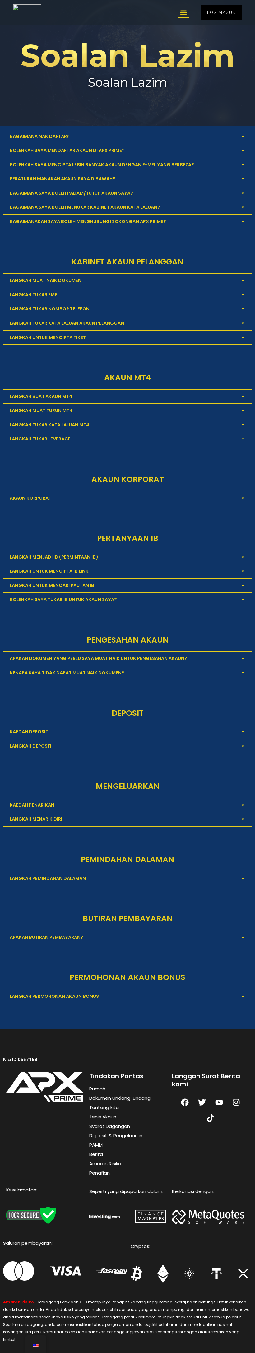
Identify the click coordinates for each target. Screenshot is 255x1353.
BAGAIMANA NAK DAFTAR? (40, 136)
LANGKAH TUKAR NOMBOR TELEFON (50, 309)
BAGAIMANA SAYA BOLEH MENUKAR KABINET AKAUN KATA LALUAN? (85, 207)
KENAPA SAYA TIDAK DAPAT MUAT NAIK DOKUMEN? (67, 673)
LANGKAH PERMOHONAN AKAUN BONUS (54, 996)
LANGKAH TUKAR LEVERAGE (40, 439)
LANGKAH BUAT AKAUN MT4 (41, 396)
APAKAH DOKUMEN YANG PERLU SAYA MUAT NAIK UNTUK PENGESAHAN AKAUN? (98, 658)
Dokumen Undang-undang (120, 1098)
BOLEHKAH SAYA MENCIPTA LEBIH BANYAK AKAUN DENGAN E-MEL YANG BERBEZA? (102, 165)
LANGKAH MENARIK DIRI (36, 819)
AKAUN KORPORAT (30, 498)
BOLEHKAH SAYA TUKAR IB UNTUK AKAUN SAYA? (63, 599)
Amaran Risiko (105, 1163)
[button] (183, 12)
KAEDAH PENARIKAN (32, 805)
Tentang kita (104, 1107)
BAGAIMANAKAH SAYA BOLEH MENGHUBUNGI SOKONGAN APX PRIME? (88, 221)
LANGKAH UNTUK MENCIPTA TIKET (48, 337)
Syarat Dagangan (109, 1126)
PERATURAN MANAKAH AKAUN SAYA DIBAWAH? (62, 179)
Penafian (99, 1173)
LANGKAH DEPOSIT (31, 746)
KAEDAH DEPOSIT (29, 732)
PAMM (96, 1145)
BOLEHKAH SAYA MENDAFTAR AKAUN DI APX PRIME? (67, 150)
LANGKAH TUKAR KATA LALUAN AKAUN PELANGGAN (67, 323)
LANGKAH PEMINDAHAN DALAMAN (48, 878)
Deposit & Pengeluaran (115, 1135)
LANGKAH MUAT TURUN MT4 (41, 410)
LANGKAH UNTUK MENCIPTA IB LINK (49, 571)
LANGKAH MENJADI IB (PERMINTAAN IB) (54, 557)
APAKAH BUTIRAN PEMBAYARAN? (46, 937)
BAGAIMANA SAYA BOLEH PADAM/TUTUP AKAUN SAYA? (71, 193)
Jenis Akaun (102, 1116)
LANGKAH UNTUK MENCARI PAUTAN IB (52, 585)
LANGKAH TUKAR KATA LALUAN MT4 (49, 425)
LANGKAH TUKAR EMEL (34, 295)
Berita (96, 1154)
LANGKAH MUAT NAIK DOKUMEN (45, 280)
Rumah (97, 1088)
